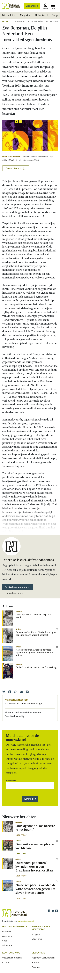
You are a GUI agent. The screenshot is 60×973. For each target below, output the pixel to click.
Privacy (35, 962)
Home (5, 21)
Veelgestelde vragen (12, 957)
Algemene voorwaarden (43, 957)
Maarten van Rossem (11, 156)
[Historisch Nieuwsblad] (11, 6)
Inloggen (36, 934)
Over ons (6, 931)
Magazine (25, 15)
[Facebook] (9, 691)
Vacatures (37, 938)
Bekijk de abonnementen (17, 587)
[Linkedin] (27, 691)
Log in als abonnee (14, 593)
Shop (55, 15)
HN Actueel (41, 15)
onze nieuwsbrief (26, 921)
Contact (6, 962)
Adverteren (7, 945)
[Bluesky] (3, 691)
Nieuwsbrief (8, 15)
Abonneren (32, 5)
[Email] (21, 691)
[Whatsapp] (15, 691)
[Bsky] (53, 910)
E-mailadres (11, 780)
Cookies (35, 967)
